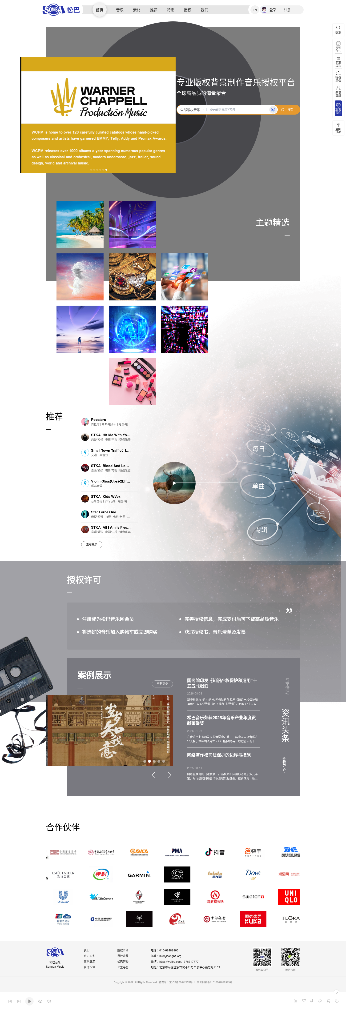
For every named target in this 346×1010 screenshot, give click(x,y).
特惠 (170, 9)
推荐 (153, 9)
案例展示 (89, 961)
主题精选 (273, 222)
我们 (204, 9)
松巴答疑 (123, 961)
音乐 (120, 9)
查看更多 (91, 544)
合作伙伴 (89, 967)
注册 (287, 9)
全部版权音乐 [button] (190, 110)
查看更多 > (284, 765)
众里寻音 (123, 967)
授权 (187, 9)
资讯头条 (89, 956)
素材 (137, 9)
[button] (91, 170)
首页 (99, 9)
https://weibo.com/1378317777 (179, 961)
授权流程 (123, 956)
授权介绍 (123, 950)
